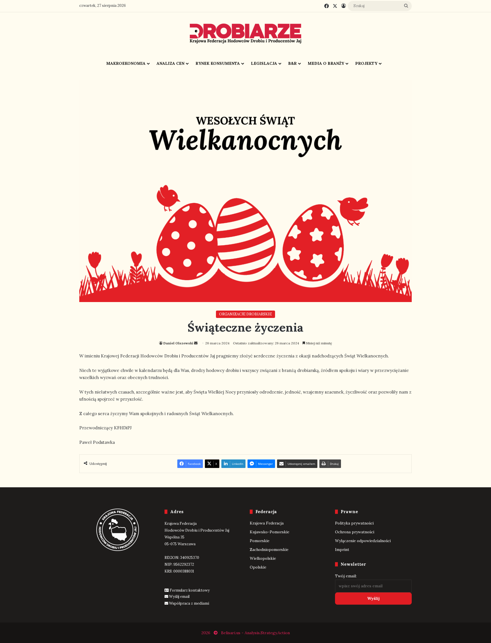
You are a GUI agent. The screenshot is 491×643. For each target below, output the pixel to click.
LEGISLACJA (264, 63)
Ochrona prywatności (354, 531)
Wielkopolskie (263, 558)
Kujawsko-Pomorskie (269, 531)
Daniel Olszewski (178, 343)
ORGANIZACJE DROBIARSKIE (245, 314)
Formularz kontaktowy (190, 590)
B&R (292, 63)
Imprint (342, 549)
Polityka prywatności (354, 523)
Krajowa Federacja (267, 523)
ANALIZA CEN (170, 63)
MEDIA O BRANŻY (326, 63)
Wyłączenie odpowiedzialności (363, 540)
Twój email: (346, 576)
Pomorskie (259, 540)
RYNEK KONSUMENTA (217, 63)
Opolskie (258, 567)
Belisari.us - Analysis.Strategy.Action (255, 632)
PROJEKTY (366, 63)
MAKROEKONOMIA (125, 63)
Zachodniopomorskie (269, 549)
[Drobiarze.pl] (245, 33)
